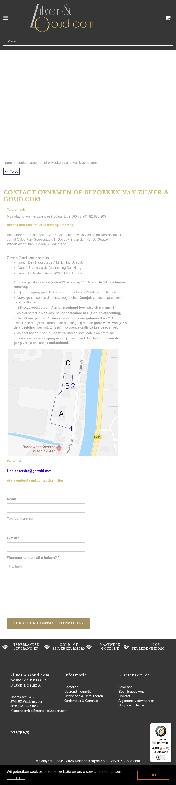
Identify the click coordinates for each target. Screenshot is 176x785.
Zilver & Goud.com (125, 760)
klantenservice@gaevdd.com (29, 471)
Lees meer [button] (16, 778)
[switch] (160, 757)
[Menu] (168, 726)
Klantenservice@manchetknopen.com (39, 710)
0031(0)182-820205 (24, 705)
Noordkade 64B (22, 696)
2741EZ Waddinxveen (26, 701)
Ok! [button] (153, 775)
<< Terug (11, 171)
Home (7, 162)
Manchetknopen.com (91, 760)
